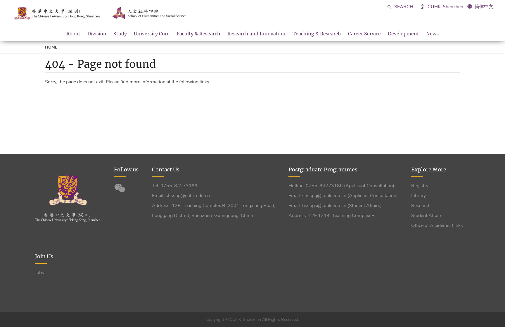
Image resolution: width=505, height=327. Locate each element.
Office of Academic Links (437, 225)
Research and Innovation (256, 34)
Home (51, 47)
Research (420, 205)
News (432, 34)
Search (403, 7)
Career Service (364, 34)
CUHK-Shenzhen (444, 7)
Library (418, 195)
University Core (152, 34)
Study (120, 34)
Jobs (39, 272)
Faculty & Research (198, 34)
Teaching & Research (317, 34)
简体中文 (484, 7)
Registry (419, 186)
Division (96, 34)
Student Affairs (426, 215)
